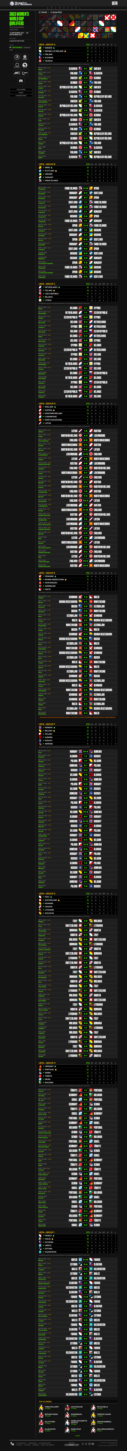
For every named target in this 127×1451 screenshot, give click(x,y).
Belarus (73, 308)
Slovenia (98, 1264)
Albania (73, 756)
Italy (75, 921)
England (73, 440)
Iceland (73, 322)
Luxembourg (99, 435)
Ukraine (73, 207)
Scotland (98, 193)
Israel (74, 1099)
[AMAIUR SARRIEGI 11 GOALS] (103, 1425)
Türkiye (73, 1090)
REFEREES (36, 1445)
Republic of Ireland (68, 87)
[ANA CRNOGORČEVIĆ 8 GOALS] (103, 1433)
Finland (73, 73)
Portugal (98, 1090)
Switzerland (71, 925)
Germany (73, 1095)
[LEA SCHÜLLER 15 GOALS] (77, 1411)
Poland (74, 761)
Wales (74, 1269)
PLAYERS (19, 1445)
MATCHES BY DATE (45, 1443)
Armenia (98, 751)
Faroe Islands (71, 188)
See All (77, 1436)
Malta (96, 597)
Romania (73, 930)
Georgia (97, 78)
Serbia (97, 1104)
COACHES (27, 1445)
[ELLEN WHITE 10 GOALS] (51, 1433)
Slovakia (73, 69)
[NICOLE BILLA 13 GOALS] (103, 1411)
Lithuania (98, 925)
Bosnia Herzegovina (68, 602)
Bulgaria (98, 1095)
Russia (74, 606)
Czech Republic (100, 313)
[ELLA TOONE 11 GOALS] (51, 1425)
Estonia (73, 1264)
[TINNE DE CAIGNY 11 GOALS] (103, 1418)
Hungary (73, 193)
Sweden (97, 69)
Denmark (73, 597)
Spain (96, 188)
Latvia (74, 431)
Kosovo (97, 756)
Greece (74, 1260)
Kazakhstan (99, 1269)
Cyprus (97, 308)
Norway (73, 751)
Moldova (98, 921)
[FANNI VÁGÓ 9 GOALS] (77, 1433)
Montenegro (99, 602)
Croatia (97, 930)
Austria (97, 431)
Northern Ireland (69, 435)
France (97, 1260)
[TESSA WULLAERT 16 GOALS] (51, 1411)
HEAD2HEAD (32, 1443)
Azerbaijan (99, 606)
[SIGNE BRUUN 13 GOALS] (77, 1418)
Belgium (97, 761)
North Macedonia (102, 440)
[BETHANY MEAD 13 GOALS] (51, 1418)
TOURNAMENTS (21, 1443)
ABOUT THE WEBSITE (47, 1445)
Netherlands (71, 313)
